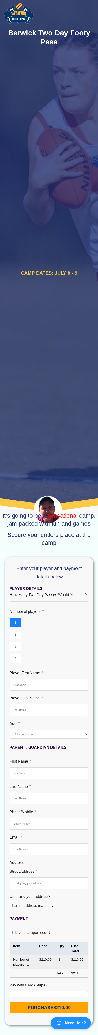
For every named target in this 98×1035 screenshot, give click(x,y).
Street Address (22, 871)
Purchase (49, 1007)
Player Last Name (25, 698)
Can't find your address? (30, 896)
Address (17, 863)
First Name (19, 761)
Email (14, 837)
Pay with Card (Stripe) (28, 985)
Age (13, 723)
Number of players (25, 612)
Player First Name (25, 673)
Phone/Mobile (21, 812)
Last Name (19, 786)
